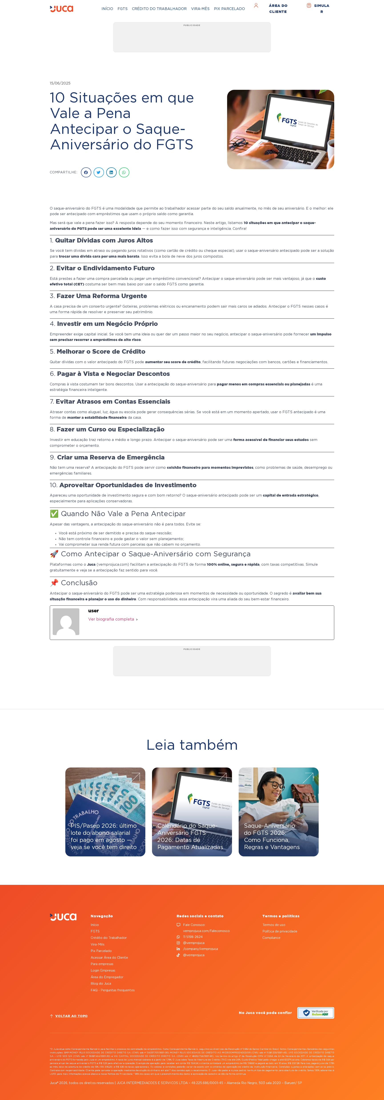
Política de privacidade (279, 931)
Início (107, 9)
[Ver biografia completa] (137, 620)
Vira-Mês (200, 9)
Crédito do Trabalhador (159, 9)
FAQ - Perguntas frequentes (113, 990)
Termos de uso (273, 925)
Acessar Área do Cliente (109, 957)
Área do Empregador (107, 977)
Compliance (271, 938)
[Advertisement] (192, 39)
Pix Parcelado (229, 9)
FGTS (123, 9)
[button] (86, 172)
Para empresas (102, 964)
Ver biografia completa (111, 619)
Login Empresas (103, 970)
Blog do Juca (101, 983)
